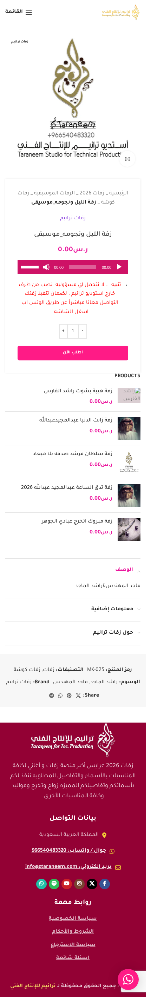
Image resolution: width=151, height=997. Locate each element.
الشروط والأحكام (73, 927)
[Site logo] (120, 13)
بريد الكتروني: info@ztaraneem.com (68, 862)
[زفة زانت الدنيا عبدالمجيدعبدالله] (129, 423)
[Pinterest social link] (69, 691)
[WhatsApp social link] (60, 691)
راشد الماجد (104, 677)
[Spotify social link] (54, 878)
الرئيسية (118, 188)
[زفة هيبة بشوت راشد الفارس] (129, 392)
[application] (73, 262)
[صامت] (46, 265)
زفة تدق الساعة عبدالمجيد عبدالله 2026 (66, 483)
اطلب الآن (73, 347)
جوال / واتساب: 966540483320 (69, 846)
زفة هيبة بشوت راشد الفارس (78, 386)
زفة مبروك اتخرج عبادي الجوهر (77, 516)
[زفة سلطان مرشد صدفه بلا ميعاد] (129, 456)
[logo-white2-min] (73, 734)
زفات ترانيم (73, 213)
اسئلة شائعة (73, 953)
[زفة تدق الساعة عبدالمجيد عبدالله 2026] (129, 490)
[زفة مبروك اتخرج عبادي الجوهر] (129, 524)
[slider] (31, 261)
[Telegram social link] (51, 691)
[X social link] (78, 691)
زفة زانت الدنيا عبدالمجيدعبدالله (75, 415)
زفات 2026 (92, 188)
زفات (48, 665)
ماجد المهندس (70, 677)
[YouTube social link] (66, 878)
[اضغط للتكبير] (127, 153)
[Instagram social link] (79, 878)
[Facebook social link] (104, 878)
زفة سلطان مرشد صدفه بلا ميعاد (72, 449)
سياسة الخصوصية (73, 914)
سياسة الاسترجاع (73, 940)
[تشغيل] (119, 265)
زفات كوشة (27, 665)
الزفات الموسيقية (54, 188)
